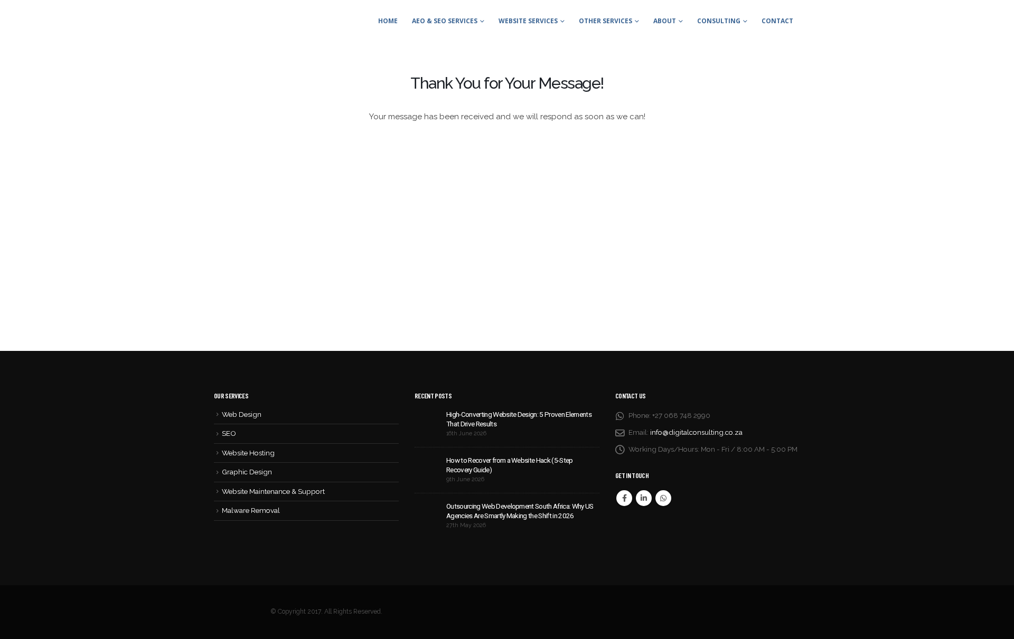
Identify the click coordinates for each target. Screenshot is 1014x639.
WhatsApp (663, 498)
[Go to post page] (428, 421)
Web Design (241, 414)
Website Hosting (248, 453)
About (664, 20)
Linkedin (644, 498)
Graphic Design (247, 472)
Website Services (528, 20)
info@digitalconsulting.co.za (696, 432)
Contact (777, 20)
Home (388, 20)
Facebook (624, 498)
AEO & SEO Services (444, 20)
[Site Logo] (256, 20)
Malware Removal (251, 510)
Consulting (718, 20)
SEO (229, 433)
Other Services (605, 20)
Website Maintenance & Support (273, 491)
